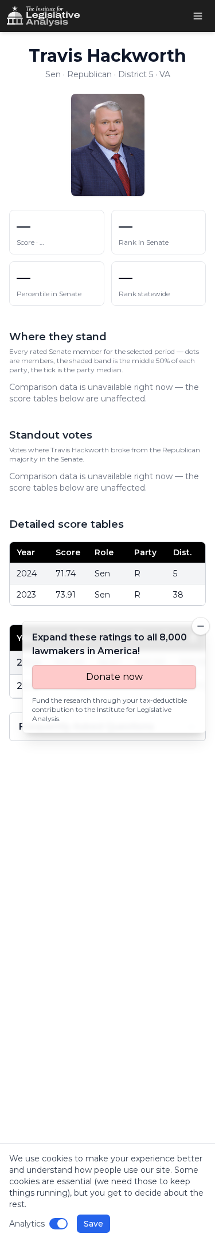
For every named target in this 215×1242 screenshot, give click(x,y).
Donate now (114, 676)
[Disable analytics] (58, 1223)
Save (93, 1224)
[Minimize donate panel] (200, 626)
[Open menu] (197, 16)
